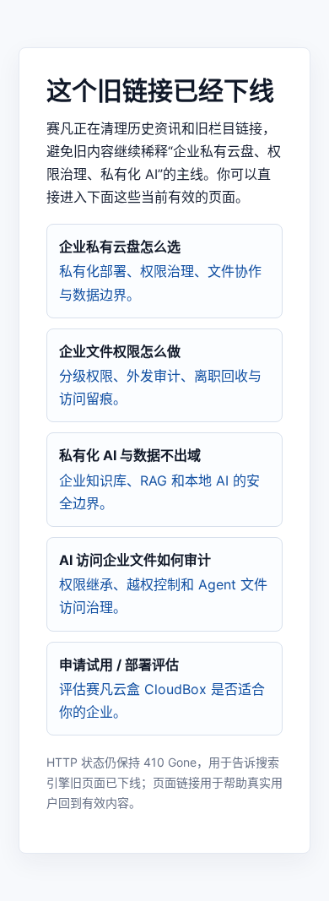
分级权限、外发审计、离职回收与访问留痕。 (160, 375)
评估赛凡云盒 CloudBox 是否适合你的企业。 (162, 688)
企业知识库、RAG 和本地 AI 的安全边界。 (159, 479)
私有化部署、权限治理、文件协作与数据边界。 (160, 270)
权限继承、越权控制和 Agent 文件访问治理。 (163, 583)
